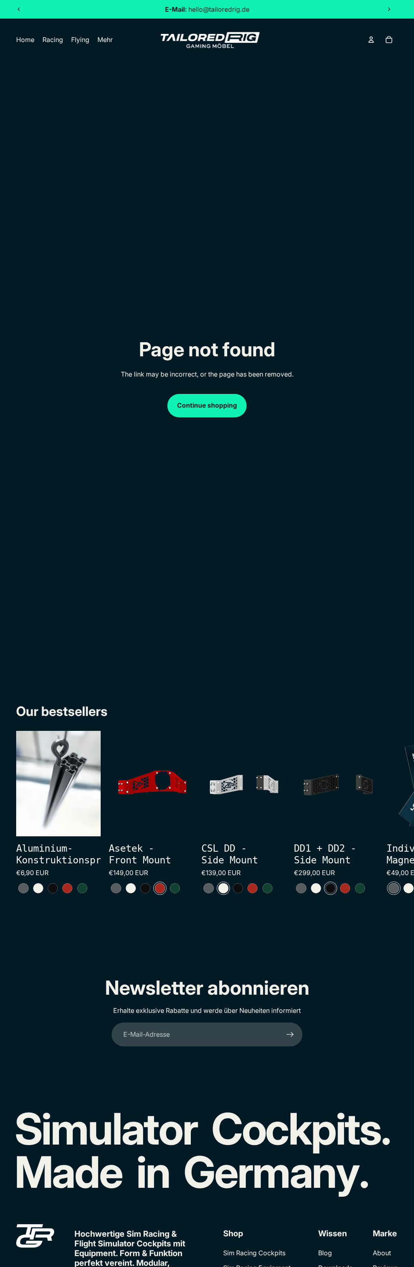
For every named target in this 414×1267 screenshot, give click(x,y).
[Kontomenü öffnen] (371, 39)
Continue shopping (207, 405)
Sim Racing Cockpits (254, 1253)
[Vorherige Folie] (19, 9)
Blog (325, 1253)
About (382, 1253)
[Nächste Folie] (389, 9)
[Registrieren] (290, 1034)
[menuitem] (105, 39)
